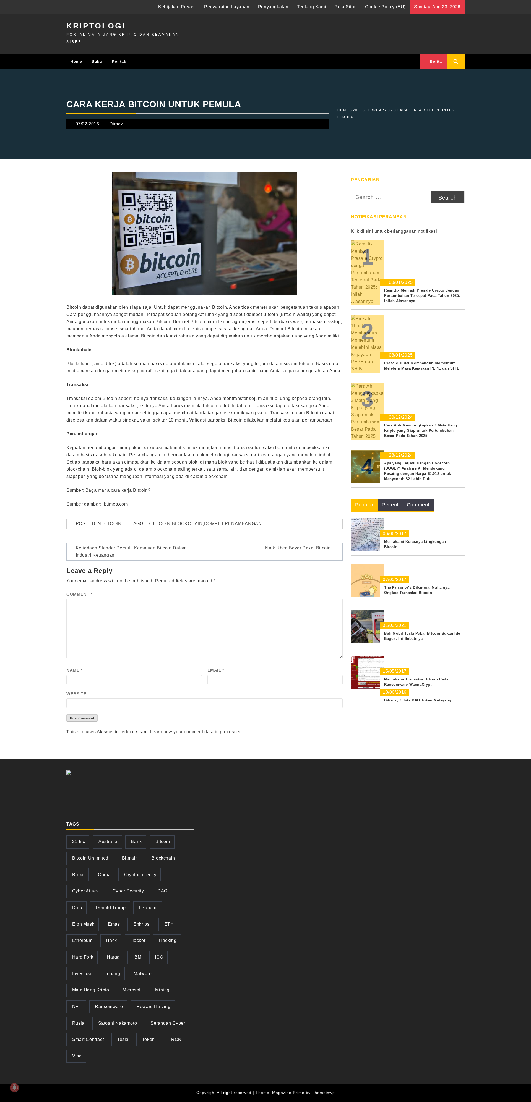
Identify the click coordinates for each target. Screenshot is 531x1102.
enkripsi (142, 924)
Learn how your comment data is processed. (196, 731)
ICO (159, 957)
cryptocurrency (140, 874)
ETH (169, 924)
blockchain (187, 523)
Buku (97, 61)
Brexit (78, 874)
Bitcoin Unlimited (90, 858)
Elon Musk (83, 924)
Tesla (123, 1039)
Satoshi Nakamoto (117, 1023)
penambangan (243, 523)
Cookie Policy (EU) (385, 6)
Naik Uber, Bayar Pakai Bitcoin (298, 548)
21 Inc (78, 841)
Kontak (119, 61)
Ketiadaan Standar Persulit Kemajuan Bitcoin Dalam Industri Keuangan (131, 551)
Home (76, 61)
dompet (214, 523)
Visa (77, 1056)
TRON (175, 1039)
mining (162, 990)
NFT (77, 1006)
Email (215, 670)
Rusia (78, 1023)
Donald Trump (111, 907)
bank (136, 841)
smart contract (88, 1039)
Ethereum (82, 940)
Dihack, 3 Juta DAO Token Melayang (417, 700)
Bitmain (130, 858)
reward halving (153, 1006)
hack (111, 940)
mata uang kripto (90, 990)
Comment (79, 594)
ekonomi (148, 907)
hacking (167, 940)
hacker (138, 940)
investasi (81, 973)
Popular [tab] (364, 504)
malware (143, 973)
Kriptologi (96, 26)
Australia (107, 841)
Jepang (112, 973)
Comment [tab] (418, 504)
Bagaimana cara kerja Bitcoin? (117, 490)
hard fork (82, 957)
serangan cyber (167, 1023)
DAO (162, 891)
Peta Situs (345, 6)
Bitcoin (112, 523)
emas (114, 924)
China (104, 874)
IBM (137, 957)
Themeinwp (323, 1092)
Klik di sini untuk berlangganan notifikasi (394, 231)
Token (148, 1039)
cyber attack (85, 891)
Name (74, 670)
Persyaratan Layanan (226, 6)
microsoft (132, 990)
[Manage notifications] (14, 1087)
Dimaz (116, 124)
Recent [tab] (390, 504)
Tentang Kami (311, 6)
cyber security (128, 891)
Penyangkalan (273, 6)
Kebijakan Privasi (177, 6)
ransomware (109, 1006)
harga (113, 957)
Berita (435, 61)
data (77, 907)
